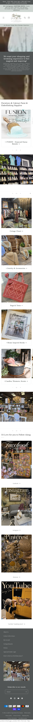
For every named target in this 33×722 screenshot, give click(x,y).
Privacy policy (9, 715)
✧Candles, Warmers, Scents (15, 381)
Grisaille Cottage (10, 712)
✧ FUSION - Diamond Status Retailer (16, 143)
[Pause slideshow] (31, 193)
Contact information (12, 718)
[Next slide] (20, 193)
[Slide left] (13, 150)
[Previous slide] (13, 193)
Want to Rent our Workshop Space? (13, 656)
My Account (7, 640)
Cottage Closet (15, 231)
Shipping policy (25, 715)
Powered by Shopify (18, 712)
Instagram (15, 530)
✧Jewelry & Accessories (15, 268)
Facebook (15, 483)
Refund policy (27, 712)
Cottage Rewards (8, 644)
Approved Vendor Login (10, 652)
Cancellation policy (22, 718)
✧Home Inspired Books (15, 343)
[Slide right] (20, 150)
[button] (3, 18)
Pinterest (15, 577)
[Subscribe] (26, 692)
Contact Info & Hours (9, 636)
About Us (6, 632)
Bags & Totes (15, 305)
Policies (6, 648)
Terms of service (17, 715)
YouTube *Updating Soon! (15, 624)
